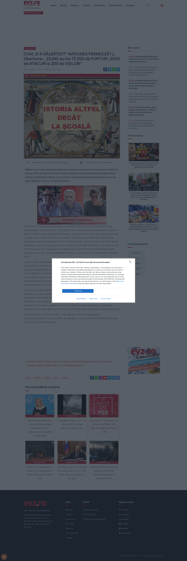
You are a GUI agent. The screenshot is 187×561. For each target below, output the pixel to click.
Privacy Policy (105, 298)
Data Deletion (81, 298)
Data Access (93, 298)
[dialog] (93, 280)
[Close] (131, 262)
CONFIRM (78, 291)
